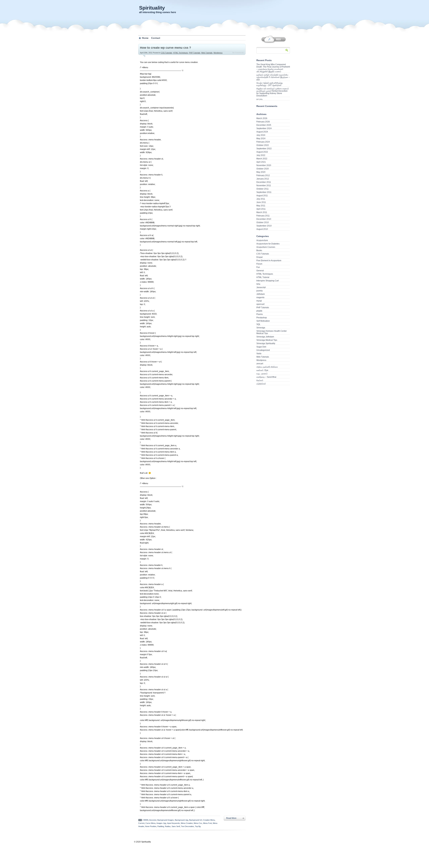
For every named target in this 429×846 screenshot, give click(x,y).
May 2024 (260, 138)
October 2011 (262, 189)
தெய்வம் (259, 380)
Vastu (258, 353)
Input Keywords (173, 823)
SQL (258, 324)
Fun (258, 267)
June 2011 (261, 202)
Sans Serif (176, 826)
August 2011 (262, 195)
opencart (260, 304)
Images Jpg (161, 823)
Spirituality (152, 8)
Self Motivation (263, 321)
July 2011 (260, 199)
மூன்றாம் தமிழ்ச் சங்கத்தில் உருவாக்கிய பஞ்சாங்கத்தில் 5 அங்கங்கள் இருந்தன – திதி (273, 77)
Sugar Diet (261, 347)
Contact (155, 38)
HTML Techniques (180, 53)
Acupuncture (262, 240)
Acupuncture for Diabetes (268, 244)
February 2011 (263, 216)
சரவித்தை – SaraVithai (266, 377)
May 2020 (260, 172)
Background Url (195, 820)
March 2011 (261, 212)
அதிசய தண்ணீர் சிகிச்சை (267, 367)
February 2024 (263, 142)
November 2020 (263, 165)
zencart (259, 363)
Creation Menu (209, 820)
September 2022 (264, 148)
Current (141, 823)
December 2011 (263, 182)
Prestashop (261, 317)
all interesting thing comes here (157, 12)
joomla (259, 291)
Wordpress (218, 53)
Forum (259, 264)
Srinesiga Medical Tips (266, 340)
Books (259, 250)
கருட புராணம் (262, 373)
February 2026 (263, 122)
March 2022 (261, 158)
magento (260, 297)
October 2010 (262, 222)
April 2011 (261, 209)
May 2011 (260, 205)
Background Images (165, 820)
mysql (259, 301)
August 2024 (262, 132)
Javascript (261, 287)
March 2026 (261, 118)
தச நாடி (259, 99)
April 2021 (261, 162)
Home (145, 38)
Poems (259, 314)
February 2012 (263, 175)
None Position (150, 826)
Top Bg (198, 826)
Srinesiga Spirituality (265, 343)
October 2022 (262, 145)
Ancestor (152, 820)
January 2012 (262, 179)
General (260, 270)
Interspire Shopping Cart (267, 280)
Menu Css (198, 823)
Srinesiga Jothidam (265, 337)
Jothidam (260, 294)
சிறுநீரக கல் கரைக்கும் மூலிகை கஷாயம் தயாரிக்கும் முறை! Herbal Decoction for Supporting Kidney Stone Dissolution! (272, 92)
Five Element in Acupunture (268, 260)
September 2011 (263, 192)
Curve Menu (150, 823)
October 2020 (262, 169)
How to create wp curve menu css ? (165, 47)
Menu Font (207, 823)
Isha (258, 284)
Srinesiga (260, 327)
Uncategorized (263, 350)
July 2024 (260, 135)
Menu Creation (187, 823)
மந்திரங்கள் (261, 384)
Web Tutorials (206, 53)
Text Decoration (187, 826)
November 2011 (263, 185)
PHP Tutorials (194, 53)
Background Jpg (181, 820)
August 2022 (262, 152)
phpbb (259, 311)
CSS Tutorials (166, 53)
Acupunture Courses (265, 247)
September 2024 (264, 128)
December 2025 (263, 125)
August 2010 (262, 229)
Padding (160, 826)
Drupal (259, 257)
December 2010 (263, 219)
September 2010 (264, 226)
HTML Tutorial (262, 277)
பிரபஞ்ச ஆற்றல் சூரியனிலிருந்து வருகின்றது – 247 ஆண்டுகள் (269, 84)
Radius (168, 826)
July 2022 (260, 155)
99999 (145, 820)
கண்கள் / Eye (262, 370)
